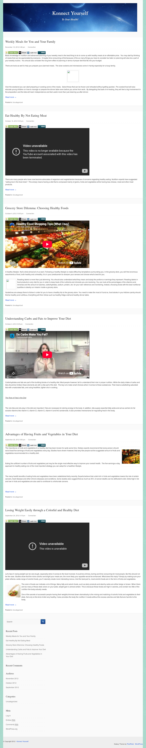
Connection (32, 47)
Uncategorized (18, 102)
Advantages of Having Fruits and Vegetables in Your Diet (41, 434)
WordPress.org (11, 729)
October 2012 (11, 683)
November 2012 (12, 678)
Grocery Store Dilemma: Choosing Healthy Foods (37, 208)
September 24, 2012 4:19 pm (15, 515)
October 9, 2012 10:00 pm (14, 213)
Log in (8, 715)
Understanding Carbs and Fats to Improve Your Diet (38, 318)
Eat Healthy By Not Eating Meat (26, 115)
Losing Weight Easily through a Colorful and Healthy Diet (42, 510)
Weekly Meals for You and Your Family (30, 41)
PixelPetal (130, 744)
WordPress (139, 744)
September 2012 (12, 687)
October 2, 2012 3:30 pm (14, 324)
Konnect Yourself (70, 12)
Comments (12, 724)
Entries (10, 720)
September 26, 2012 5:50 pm (15, 439)
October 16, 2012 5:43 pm (14, 121)
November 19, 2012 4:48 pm (15, 47)
